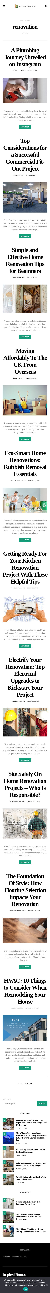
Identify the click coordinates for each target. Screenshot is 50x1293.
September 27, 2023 (33, 801)
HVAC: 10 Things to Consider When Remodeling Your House (25, 991)
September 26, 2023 (33, 910)
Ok (25, 1289)
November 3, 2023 (33, 701)
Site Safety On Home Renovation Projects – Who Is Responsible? (25, 784)
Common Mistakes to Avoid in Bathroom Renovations (28, 1203)
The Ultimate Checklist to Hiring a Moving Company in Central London (31, 1230)
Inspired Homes (14, 1274)
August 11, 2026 (21, 1143)
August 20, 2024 (32, 70)
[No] (47, 1285)
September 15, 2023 (32, 1008)
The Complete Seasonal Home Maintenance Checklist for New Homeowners (28, 1216)
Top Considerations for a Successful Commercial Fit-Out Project (25, 154)
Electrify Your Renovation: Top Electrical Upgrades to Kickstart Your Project (24, 677)
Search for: (7, 1099)
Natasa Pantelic (18, 277)
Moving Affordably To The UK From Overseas (25, 361)
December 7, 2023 (33, 588)
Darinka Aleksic (18, 70)
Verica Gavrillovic (18, 480)
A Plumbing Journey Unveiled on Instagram (25, 57)
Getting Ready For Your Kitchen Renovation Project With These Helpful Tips (25, 567)
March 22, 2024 (31, 175)
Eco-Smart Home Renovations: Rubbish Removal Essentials (25, 463)
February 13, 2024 (31, 378)
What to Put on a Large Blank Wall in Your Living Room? (31, 1178)
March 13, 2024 (32, 277)
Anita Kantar (18, 175)
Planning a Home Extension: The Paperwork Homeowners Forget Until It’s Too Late (31, 1122)
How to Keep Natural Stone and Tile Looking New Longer (30, 1150)
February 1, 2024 (33, 480)
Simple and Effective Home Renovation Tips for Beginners (25, 260)
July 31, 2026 (20, 1182)
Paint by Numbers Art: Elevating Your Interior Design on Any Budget (31, 1164)
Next (27, 1084)
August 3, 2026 (21, 1155)
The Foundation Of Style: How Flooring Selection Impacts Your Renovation (25, 890)
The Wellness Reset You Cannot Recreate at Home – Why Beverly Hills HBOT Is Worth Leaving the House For (31, 1136)
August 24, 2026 (21, 1128)
